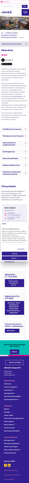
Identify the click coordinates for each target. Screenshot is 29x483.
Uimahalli (7, 412)
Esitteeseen (13, 331)
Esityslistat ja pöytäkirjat (12, 396)
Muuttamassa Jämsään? (12, 431)
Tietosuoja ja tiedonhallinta (12, 475)
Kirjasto (6, 409)
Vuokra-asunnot (9, 428)
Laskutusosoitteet (10, 453)
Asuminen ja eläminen (11, 33)
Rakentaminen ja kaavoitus (9, 37)
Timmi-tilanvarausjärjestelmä (14, 418)
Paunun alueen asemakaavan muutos (13, 283)
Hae (25, 6)
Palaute (14, 351)
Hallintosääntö (9, 421)
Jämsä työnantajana (11, 446)
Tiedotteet (7, 384)
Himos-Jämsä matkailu (12, 450)
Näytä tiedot (21, 249)
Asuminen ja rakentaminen (9, 35)
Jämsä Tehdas (8, 415)
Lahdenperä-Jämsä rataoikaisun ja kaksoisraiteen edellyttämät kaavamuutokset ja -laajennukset (13, 307)
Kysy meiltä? (6, 1)
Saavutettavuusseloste (11, 470)
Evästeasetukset (9, 479)
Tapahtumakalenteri (11, 399)
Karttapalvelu (9, 261)
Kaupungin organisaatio (11, 443)
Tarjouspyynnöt (9, 393)
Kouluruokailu (9, 424)
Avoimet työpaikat (11, 387)
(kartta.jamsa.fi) (18, 96)
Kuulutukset (8, 390)
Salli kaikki (14, 253)
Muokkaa (13, 258)
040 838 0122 (11, 213)
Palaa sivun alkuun (15, 362)
